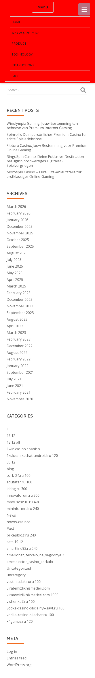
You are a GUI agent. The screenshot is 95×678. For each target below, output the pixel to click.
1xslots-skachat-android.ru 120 (32, 455)
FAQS (15, 76)
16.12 (11, 435)
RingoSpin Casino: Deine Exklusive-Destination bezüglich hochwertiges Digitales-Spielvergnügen (45, 161)
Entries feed (17, 658)
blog (10, 468)
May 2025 (15, 272)
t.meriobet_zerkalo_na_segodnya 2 (35, 555)
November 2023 (20, 306)
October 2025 (18, 239)
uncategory (16, 575)
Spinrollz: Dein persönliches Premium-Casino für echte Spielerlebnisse (47, 136)
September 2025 (20, 246)
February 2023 (18, 339)
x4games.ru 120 (20, 621)
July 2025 (14, 259)
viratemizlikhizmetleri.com (28, 588)
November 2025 (20, 233)
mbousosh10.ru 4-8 (23, 502)
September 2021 (20, 372)
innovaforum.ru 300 (23, 495)
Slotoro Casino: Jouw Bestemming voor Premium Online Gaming (47, 147)
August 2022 (17, 352)
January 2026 (17, 219)
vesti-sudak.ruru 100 (24, 581)
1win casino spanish (23, 448)
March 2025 (16, 286)
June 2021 (15, 385)
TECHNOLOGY (21, 54)
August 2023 (17, 319)
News (11, 515)
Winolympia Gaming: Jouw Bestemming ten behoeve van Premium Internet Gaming (42, 125)
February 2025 (18, 292)
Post (10, 528)
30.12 (11, 462)
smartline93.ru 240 (22, 548)
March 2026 (16, 206)
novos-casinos (18, 521)
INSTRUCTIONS (22, 65)
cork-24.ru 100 (18, 475)
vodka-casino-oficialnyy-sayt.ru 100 (36, 608)
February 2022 (18, 359)
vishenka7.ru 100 (21, 601)
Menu (43, 7)
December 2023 (19, 299)
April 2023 (15, 326)
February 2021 (18, 392)
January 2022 (17, 365)
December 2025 (19, 226)
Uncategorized (19, 568)
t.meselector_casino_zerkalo (30, 561)
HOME (16, 22)
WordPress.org (19, 664)
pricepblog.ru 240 (21, 535)
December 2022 (19, 345)
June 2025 (15, 266)
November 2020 (20, 398)
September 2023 (20, 312)
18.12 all (13, 442)
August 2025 (17, 253)
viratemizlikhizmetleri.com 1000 (33, 594)
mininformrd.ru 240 (23, 508)
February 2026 (18, 213)
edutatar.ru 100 (19, 482)
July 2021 (14, 379)
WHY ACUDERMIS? (24, 33)
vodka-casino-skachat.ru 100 (30, 614)
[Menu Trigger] (84, 9)
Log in (12, 651)
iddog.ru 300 (17, 488)
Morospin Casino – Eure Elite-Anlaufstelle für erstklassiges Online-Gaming (44, 174)
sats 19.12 (15, 541)
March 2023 (16, 332)
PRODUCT (19, 43)
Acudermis (14, 7)
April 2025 (15, 279)
